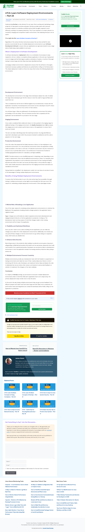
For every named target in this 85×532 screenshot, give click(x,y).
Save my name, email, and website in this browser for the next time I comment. (28, 468)
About (69, 6)
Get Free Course (42, 309)
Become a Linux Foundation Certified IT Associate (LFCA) (30, 293)
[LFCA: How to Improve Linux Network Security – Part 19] (12, 406)
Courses (53, 6)
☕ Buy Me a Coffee (18, 336)
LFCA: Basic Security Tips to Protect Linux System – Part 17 (47, 411)
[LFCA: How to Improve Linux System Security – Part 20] (47, 389)
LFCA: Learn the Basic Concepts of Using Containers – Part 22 (10, 395)
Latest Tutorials (22, 6)
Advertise (75, 6)
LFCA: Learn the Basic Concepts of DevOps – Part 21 (29, 395)
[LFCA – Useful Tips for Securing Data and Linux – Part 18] (30, 406)
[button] (80, 6)
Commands (32, 6)
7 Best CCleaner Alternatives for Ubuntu (68, 500)
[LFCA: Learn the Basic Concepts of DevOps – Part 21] (30, 389)
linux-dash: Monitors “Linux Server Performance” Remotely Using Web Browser (15, 512)
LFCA (37, 19)
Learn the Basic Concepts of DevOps (26, 38)
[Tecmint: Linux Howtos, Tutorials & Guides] (9, 6)
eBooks (62, 6)
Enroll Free (64, 1)
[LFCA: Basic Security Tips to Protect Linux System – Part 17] (47, 406)
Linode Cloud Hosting (48, 528)
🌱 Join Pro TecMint (41, 336)
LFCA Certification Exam (12, 315)
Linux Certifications (43, 19)
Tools (40, 6)
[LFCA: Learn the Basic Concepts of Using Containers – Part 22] (12, 389)
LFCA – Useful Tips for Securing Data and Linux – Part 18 (29, 411)
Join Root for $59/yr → (70, 75)
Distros (46, 6)
